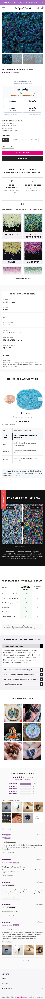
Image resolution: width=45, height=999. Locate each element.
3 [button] (23, 961)
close (42, 2)
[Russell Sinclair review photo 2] (18, 950)
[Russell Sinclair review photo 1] (7, 950)
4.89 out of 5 (28, 777)
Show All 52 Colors (22, 279)
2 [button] (20, 961)
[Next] (41, 32)
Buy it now (22, 158)
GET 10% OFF (3, 501)
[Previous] (3, 32)
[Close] (3, 492)
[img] (6, 835)
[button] (6, 72)
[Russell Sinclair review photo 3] (29, 950)
